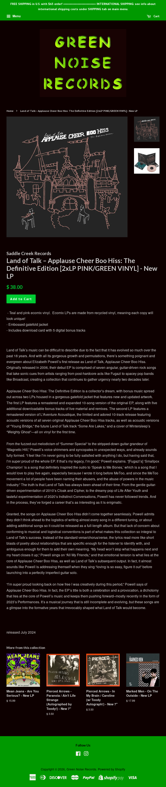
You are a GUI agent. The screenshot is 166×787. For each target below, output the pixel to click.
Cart (156, 16)
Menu (16, 16)
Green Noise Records (81, 769)
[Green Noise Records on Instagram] (86, 754)
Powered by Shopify (111, 769)
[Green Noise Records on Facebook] (78, 754)
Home (9, 110)
